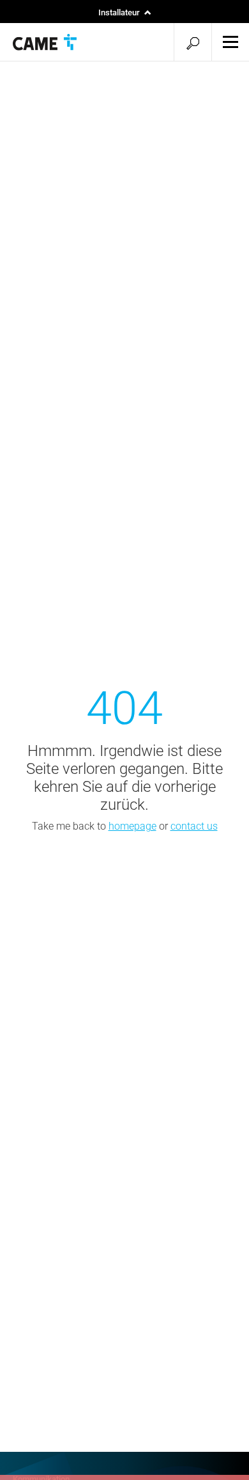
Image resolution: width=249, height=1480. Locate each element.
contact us (194, 826)
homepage (132, 826)
